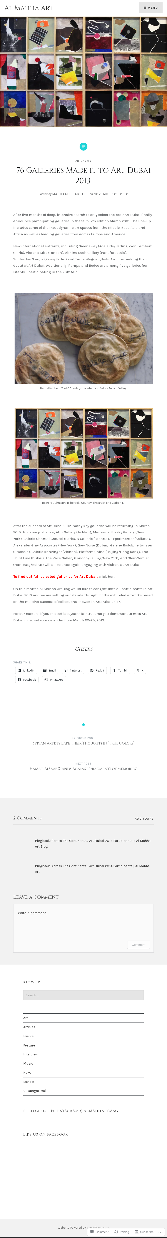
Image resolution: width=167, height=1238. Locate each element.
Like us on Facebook (45, 1134)
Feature (29, 1045)
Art (78, 160)
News (87, 160)
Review (28, 1082)
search (79, 214)
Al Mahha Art (28, 8)
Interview (30, 1054)
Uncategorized (34, 1091)
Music (28, 1063)
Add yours (144, 819)
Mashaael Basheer (70, 194)
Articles (29, 1027)
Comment (138, 944)
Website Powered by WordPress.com (83, 1228)
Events (28, 1036)
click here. (107, 576)
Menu (153, 8)
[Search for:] (83, 995)
